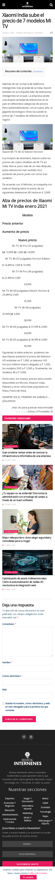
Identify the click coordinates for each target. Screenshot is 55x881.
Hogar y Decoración (27, 800)
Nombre (7, 662)
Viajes (45, 816)
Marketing (28, 813)
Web (4, 689)
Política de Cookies (37, 873)
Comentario (9, 624)
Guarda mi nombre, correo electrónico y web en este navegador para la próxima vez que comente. (27, 707)
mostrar (37, 71)
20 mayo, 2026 (9, 589)
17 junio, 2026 (10, 504)
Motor (45, 798)
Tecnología (11, 446)
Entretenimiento (10, 814)
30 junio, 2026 (10, 460)
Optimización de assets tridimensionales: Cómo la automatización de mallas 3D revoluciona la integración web (24, 582)
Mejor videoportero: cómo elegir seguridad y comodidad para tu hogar (26, 539)
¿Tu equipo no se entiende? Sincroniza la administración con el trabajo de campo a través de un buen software (24, 497)
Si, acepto (28, 877)
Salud (45, 802)
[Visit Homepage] (27, 5)
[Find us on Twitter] (31, 737)
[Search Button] (51, 4)
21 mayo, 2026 (9, 545)
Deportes (9, 798)
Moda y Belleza (27, 819)
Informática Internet (27, 807)
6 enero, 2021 (8, 32)
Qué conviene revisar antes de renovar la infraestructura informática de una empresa (26, 454)
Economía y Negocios (10, 804)
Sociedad (45, 807)
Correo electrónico (12, 676)
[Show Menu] (3, 4)
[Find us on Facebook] (24, 736)
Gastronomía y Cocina (9, 820)
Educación (10, 810)
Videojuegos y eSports (45, 822)
